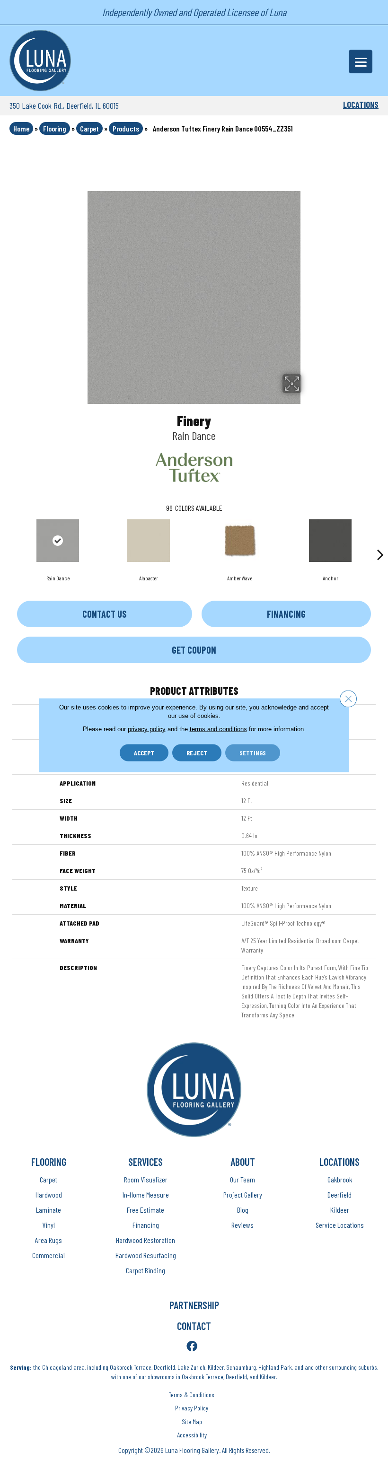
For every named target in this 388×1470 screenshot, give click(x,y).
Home (21, 128)
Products (126, 128)
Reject (196, 753)
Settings (252, 753)
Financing (286, 614)
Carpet (89, 128)
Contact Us (104, 614)
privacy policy (147, 729)
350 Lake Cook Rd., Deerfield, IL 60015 (64, 105)
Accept (144, 753)
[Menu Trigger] (360, 61)
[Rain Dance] (57, 540)
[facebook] (191, 1347)
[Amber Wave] (239, 540)
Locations (361, 104)
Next (380, 540)
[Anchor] (330, 540)
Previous (7, 540)
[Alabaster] (148, 540)
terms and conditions (218, 729)
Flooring (54, 128)
